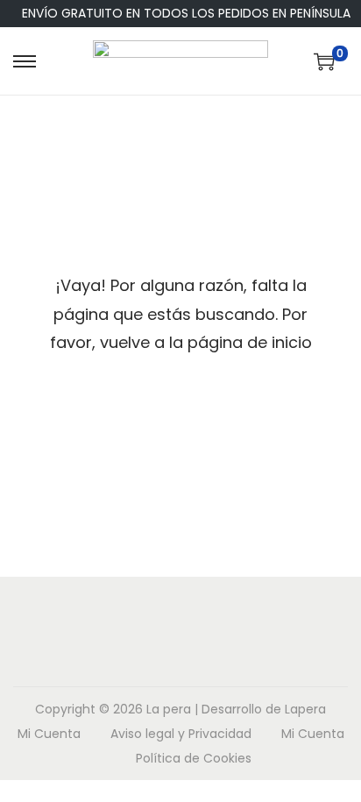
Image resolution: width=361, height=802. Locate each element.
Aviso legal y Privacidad (180, 733)
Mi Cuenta (49, 733)
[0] (324, 61)
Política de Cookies (193, 758)
